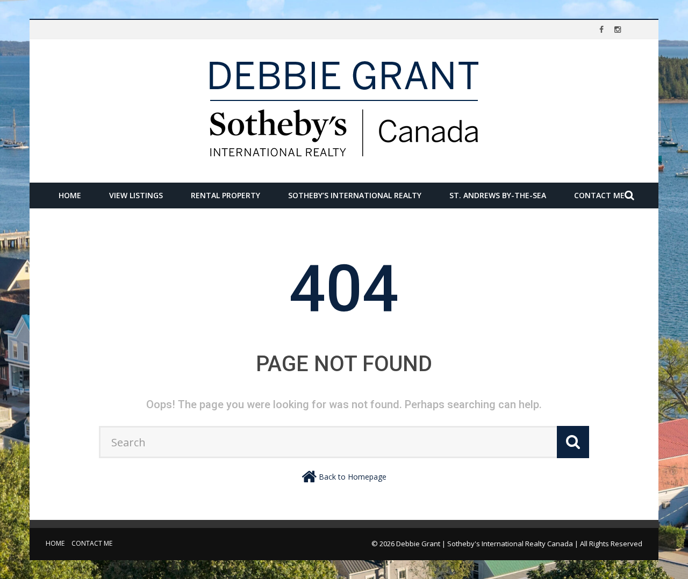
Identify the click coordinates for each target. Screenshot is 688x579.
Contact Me (599, 195)
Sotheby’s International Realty (354, 195)
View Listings (136, 195)
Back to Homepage (352, 477)
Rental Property (225, 195)
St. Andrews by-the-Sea (497, 195)
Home (70, 195)
